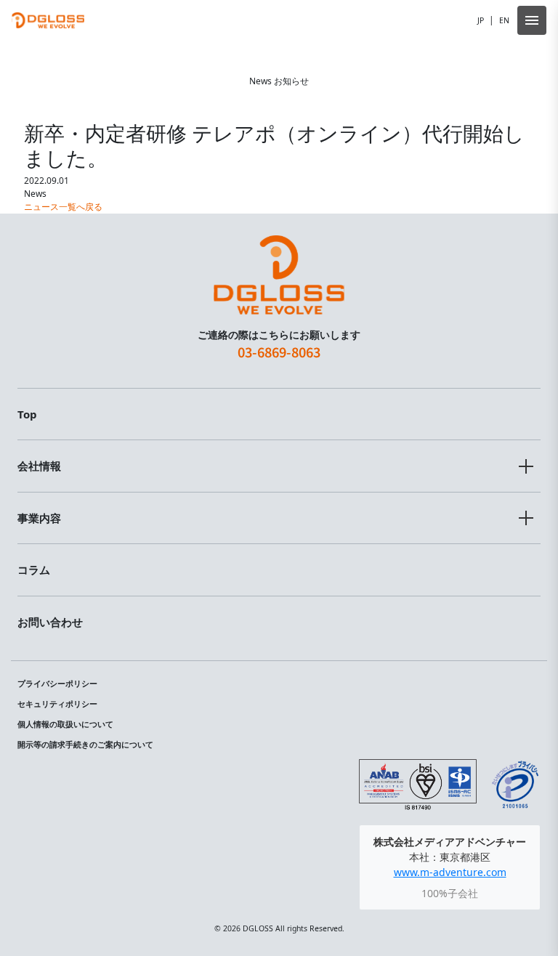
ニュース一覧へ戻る (63, 206)
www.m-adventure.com (450, 872)
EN (504, 20)
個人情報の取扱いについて (65, 724)
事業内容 (39, 518)
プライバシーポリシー (57, 683)
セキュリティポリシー (57, 704)
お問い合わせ (50, 622)
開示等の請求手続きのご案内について (85, 745)
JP (480, 20)
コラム (33, 569)
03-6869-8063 (279, 351)
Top (27, 414)
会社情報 (39, 465)
